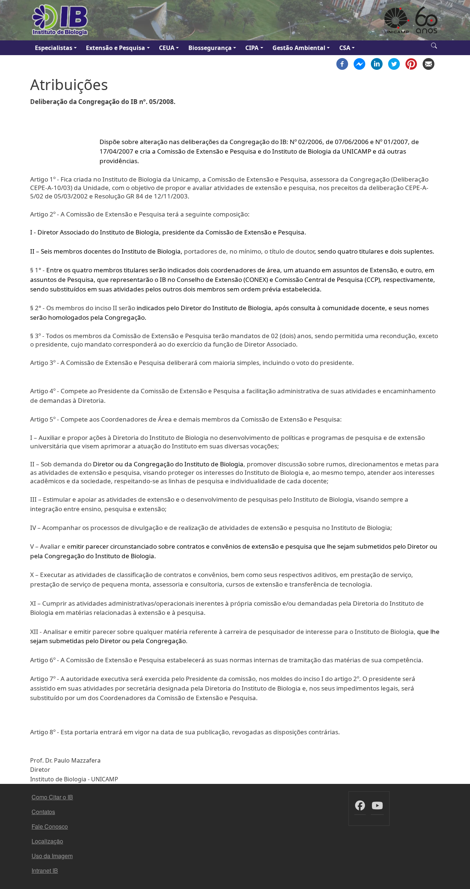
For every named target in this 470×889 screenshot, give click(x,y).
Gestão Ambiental (298, 48)
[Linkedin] (377, 63)
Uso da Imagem (52, 856)
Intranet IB (45, 870)
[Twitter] (394, 63)
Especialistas (53, 48)
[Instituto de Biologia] (60, 20)
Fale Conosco (50, 826)
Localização (47, 841)
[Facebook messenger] (359, 63)
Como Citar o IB (52, 797)
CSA (344, 48)
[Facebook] (342, 63)
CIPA (251, 48)
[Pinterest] (411, 63)
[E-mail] (428, 63)
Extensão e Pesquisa (115, 48)
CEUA (166, 48)
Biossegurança (210, 48)
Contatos (43, 811)
